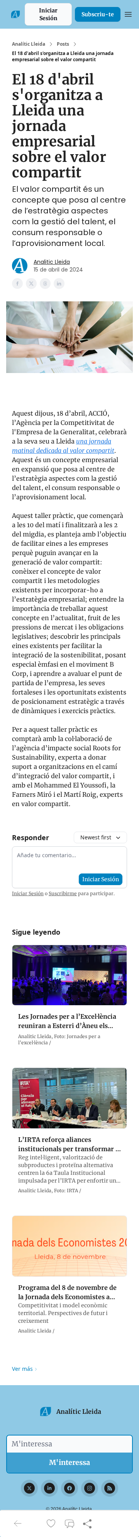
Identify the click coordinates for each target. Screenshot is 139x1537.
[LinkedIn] (49, 1488)
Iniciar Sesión (48, 14)
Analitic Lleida (52, 262)
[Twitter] (29, 1488)
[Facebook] (69, 1488)
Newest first (95, 837)
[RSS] (109, 1488)
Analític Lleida (28, 44)
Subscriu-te (97, 14)
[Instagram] (89, 1488)
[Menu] (128, 13)
